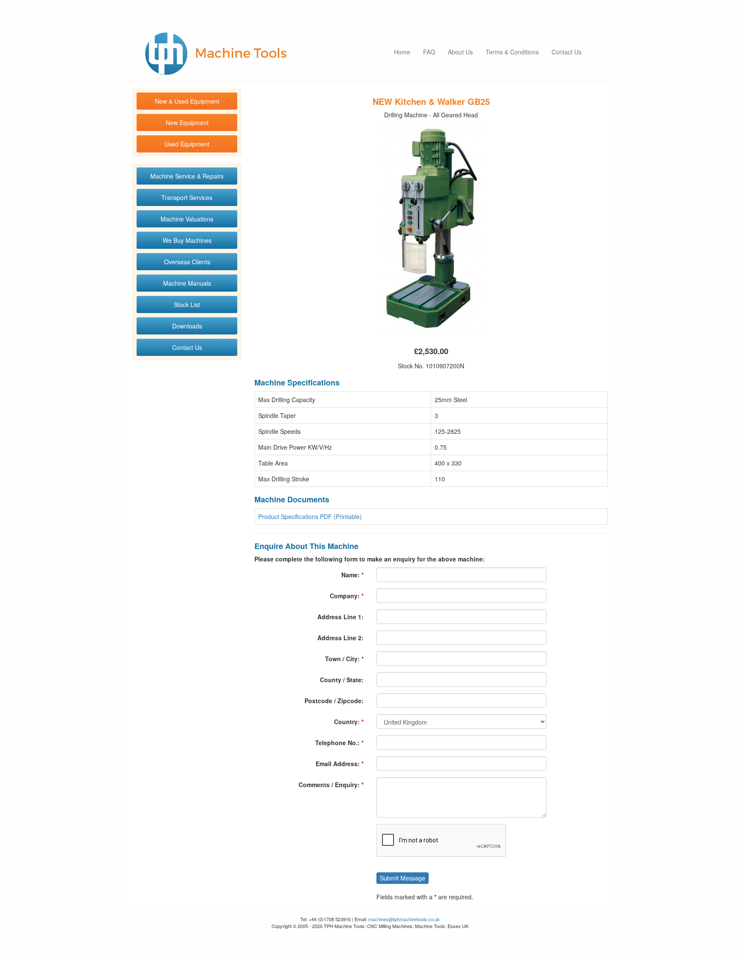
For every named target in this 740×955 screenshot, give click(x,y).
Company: (345, 595)
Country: (347, 721)
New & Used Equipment (187, 101)
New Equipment (187, 122)
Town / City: (342, 658)
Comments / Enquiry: (329, 784)
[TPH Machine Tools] (215, 53)
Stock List (187, 304)
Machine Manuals (187, 283)
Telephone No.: (337, 742)
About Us (460, 52)
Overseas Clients (187, 261)
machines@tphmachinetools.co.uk (404, 919)
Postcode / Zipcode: (334, 700)
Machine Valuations (187, 219)
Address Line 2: (340, 637)
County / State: (342, 679)
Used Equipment (186, 144)
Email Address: (338, 763)
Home (402, 52)
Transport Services (186, 197)
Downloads (187, 326)
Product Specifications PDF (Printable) (310, 516)
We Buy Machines (187, 240)
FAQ (429, 52)
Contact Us (567, 52)
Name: (350, 574)
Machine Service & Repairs (187, 176)
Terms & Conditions (512, 52)
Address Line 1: (340, 616)
